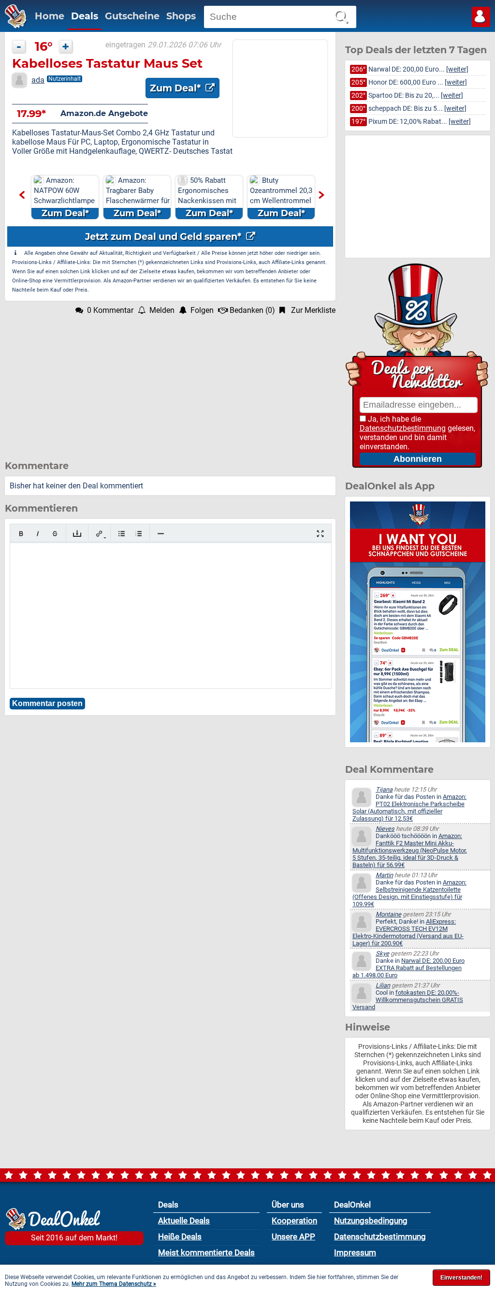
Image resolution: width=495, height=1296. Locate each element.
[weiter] (457, 69)
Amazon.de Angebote (104, 113)
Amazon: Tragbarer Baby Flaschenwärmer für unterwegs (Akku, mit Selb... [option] (138, 197)
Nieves (385, 828)
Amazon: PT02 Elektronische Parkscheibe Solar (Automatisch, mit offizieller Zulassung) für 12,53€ (409, 807)
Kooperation (294, 1220)
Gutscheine (132, 16)
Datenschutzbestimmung (403, 428)
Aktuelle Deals (184, 1220)
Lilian (383, 985)
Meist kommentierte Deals (206, 1252)
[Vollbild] (320, 533)
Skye (382, 953)
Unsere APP (293, 1236)
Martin (384, 875)
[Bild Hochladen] (77, 533)
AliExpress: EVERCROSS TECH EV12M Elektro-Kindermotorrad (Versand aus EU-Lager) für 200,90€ (408, 932)
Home (49, 16)
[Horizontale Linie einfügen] (160, 533)
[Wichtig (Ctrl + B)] (21, 533)
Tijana (384, 789)
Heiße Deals (180, 1236)
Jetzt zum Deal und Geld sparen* (164, 236)
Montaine (388, 914)
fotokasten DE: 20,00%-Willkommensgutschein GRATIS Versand (407, 1000)
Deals (84, 16)
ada (37, 80)
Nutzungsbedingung (371, 1220)
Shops (181, 16)
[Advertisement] (170, 382)
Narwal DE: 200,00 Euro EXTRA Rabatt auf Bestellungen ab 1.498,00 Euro (408, 968)
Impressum (355, 1252)
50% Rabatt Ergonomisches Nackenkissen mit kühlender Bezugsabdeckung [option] (207, 197)
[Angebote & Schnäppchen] (13, 25)
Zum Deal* (176, 88)
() (252, 310)
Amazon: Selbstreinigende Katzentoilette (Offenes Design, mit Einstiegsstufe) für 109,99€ (409, 893)
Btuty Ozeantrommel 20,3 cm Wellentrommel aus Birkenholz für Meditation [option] (281, 197)
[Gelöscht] (54, 533)
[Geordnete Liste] (138, 533)
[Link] (99, 533)
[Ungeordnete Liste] (121, 533)
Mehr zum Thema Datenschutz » (114, 1284)
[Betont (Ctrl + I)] (37, 533)
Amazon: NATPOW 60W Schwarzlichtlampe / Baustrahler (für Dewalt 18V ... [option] (64, 197)
